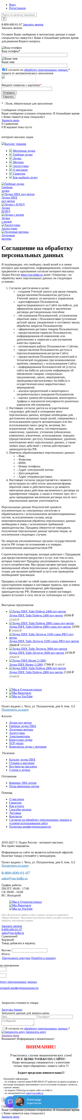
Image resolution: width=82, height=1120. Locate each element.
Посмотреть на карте (15, 709)
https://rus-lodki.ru (32, 274)
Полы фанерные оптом (24, 786)
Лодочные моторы (21, 729)
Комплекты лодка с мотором (27, 746)
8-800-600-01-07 (12, 24)
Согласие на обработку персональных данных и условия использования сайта (40, 821)
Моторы (18, 162)
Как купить (16, 806)
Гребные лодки (22, 154)
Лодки (16, 158)
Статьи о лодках (19, 769)
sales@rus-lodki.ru (15, 878)
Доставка (15, 813)
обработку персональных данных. (46, 69)
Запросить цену (35, 1032)
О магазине (20, 169)
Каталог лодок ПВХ (22, 759)
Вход (12, 4)
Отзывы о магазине (22, 763)
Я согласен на (37, 69)
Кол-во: (7, 950)
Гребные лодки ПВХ (22, 726)
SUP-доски (16, 743)
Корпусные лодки (20, 739)
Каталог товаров (15, 143)
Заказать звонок (33, 24)
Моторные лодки (23, 150)
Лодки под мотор (20, 722)
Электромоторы (19, 736)
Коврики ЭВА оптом (22, 782)
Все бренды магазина (23, 766)
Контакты (15, 816)
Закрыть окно (10, 120)
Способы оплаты (20, 809)
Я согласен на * (37, 1028)
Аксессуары (20, 166)
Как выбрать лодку (25, 177)
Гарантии (18, 173)
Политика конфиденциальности (30, 826)
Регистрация (17, 8)
